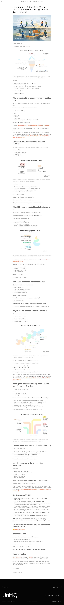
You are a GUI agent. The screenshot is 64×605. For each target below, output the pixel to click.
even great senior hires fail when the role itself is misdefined (33, 125)
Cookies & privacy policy (32, 601)
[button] (53, 595)
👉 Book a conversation (19, 529)
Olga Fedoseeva (16, 557)
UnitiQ (30, 557)
